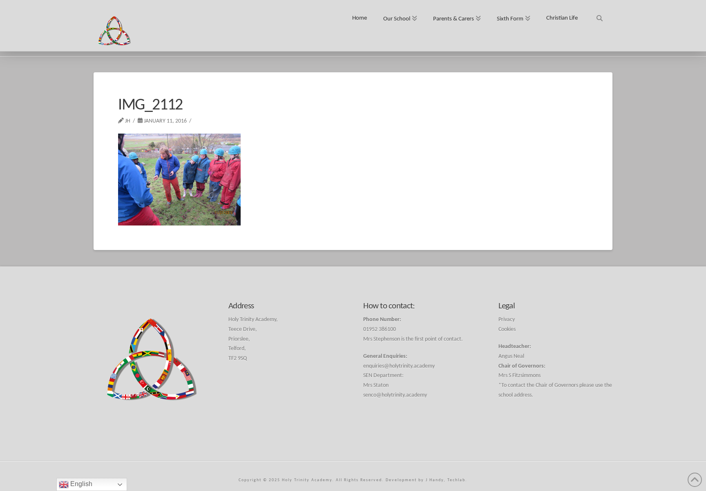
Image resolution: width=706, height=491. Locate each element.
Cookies (507, 329)
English (80, 483)
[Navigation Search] (599, 15)
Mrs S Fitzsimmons (519, 376)
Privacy (506, 320)
